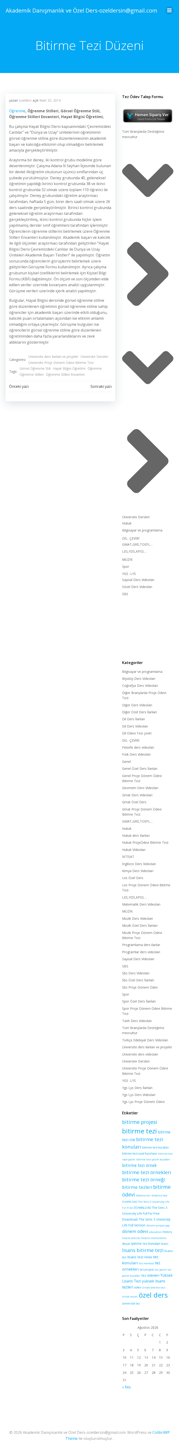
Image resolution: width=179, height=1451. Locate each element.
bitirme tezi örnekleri (146, 1172)
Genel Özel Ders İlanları (139, 768)
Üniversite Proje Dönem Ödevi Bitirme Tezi (60, 362)
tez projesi (147, 1270)
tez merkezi (146, 1263)
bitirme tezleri (137, 1187)
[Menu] (169, 10)
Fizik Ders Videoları (136, 754)
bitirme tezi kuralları (155, 1147)
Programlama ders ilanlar (141, 945)
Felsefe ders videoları (138, 747)
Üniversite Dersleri (94, 356)
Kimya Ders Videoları (137, 871)
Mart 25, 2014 (50, 100)
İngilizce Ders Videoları (139, 864)
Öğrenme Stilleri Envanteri (65, 374)
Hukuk (126, 523)
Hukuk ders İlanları (136, 835)
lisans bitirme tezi (143, 1250)
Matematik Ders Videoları (141, 904)
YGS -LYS (129, 573)
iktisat (126, 1244)
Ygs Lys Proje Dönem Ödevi (143, 1101)
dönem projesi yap (158, 1225)
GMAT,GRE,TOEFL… (137, 544)
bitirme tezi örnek (139, 1165)
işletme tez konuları (145, 1243)
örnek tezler (130, 1296)
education (155, 1232)
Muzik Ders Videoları (137, 918)
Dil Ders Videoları (135, 726)
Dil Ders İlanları (133, 719)
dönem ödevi (135, 1231)
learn (164, 1244)
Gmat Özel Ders (134, 802)
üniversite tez (131, 1303)
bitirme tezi (139, 1130)
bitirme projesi (139, 1122)
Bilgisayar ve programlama (142, 530)
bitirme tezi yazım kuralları (153, 1159)
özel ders (153, 1295)
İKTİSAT (128, 856)
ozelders (25, 100)
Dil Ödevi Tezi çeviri (136, 733)
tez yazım (161, 1269)
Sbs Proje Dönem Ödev (140, 987)
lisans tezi (135, 1257)
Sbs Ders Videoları (135, 973)
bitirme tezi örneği (143, 1179)
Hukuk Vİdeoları (133, 849)
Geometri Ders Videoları (140, 788)
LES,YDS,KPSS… (134, 551)
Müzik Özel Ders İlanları (140, 925)
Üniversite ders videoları (140, 1054)
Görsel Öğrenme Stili (35, 368)
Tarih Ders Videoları (137, 1021)
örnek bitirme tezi (153, 1287)
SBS (125, 594)
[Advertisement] (147, 627)
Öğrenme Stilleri (32, 374)
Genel (126, 761)
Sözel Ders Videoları (137, 586)
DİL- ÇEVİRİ (130, 538)
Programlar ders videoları (141, 952)
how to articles (131, 1238)
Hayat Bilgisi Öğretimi (69, 368)
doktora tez (143, 1195)
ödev (137, 1287)
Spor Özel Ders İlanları (139, 1001)
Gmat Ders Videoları (137, 795)
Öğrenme (17, 110)
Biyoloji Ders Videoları (138, 678)
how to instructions (153, 1238)
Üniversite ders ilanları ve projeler (53, 356)
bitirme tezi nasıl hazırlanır (139, 1153)
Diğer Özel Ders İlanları (139, 712)
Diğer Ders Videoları (137, 705)
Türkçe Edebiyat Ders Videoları (145, 1040)
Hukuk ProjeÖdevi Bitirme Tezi (145, 842)
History (167, 1232)
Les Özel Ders (132, 878)
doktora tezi (159, 1195)
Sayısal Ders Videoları (138, 580)
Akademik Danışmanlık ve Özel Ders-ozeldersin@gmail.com (81, 10)
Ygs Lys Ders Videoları (138, 1094)
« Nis (126, 1387)
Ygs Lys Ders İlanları (137, 1088)
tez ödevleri (150, 1275)
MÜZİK (127, 559)
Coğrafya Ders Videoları (140, 685)
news (148, 1257)
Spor (125, 566)
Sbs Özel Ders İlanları (138, 980)
